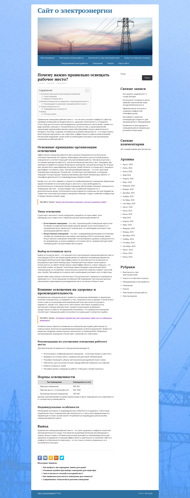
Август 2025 (128, 207)
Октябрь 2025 (128, 200)
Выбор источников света (53, 99)
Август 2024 (128, 250)
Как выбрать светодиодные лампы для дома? (64, 467)
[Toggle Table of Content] (86, 91)
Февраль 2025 (129, 228)
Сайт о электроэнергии (75, 10)
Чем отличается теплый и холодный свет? (63, 473)
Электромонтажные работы (71, 58)
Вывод (43, 111)
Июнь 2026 (127, 171)
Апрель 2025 (128, 221)
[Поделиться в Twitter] (62, 458)
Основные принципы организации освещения (60, 94)
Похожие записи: (50, 114)
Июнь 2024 (127, 257)
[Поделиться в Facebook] (40, 458)
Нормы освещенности (49, 106)
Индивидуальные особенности (55, 109)
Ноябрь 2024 (128, 239)
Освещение (98, 63)
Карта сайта (123, 63)
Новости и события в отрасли (137, 58)
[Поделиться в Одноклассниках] (51, 458)
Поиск (123, 74)
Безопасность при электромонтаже (103, 58)
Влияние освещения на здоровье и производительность (64, 101)
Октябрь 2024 (128, 242)
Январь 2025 (128, 232)
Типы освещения (50, 96)
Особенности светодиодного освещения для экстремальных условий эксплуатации (136, 128)
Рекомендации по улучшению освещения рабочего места (65, 104)
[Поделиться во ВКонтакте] (45, 458)
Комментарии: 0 (62, 83)
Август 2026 (128, 164)
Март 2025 (127, 225)
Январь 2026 (128, 189)
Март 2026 (127, 182)
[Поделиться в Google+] (56, 458)
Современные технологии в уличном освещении (66, 479)
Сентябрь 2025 (129, 203)
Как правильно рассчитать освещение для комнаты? (68, 476)
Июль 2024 (127, 253)
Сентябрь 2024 (129, 246)
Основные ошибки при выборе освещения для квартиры (69, 470)
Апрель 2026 (128, 178)
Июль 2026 (127, 168)
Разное (110, 63)
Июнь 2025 (127, 214)
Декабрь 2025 (129, 193)
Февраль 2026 (129, 186)
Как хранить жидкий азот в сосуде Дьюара (135, 95)
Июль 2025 (127, 210)
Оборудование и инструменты (74, 63)
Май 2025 (127, 217)
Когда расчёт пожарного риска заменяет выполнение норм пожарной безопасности (136, 102)
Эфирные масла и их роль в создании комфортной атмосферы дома (134, 111)
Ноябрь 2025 (128, 196)
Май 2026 (127, 175)
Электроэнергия (47, 58)
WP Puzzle (148, 493)
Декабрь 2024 (129, 235)
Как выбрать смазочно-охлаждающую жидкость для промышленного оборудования (136, 119)
